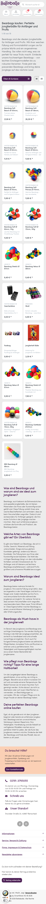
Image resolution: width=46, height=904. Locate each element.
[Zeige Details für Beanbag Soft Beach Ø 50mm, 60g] (12, 135)
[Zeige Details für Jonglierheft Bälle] (33, 333)
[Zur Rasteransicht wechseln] (36, 78)
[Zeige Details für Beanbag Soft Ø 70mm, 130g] (33, 214)
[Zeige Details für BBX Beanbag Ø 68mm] (12, 451)
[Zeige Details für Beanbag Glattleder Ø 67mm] (33, 412)
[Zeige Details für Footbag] (12, 333)
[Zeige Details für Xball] (33, 293)
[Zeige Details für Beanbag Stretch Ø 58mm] (33, 372)
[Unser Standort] (23, 811)
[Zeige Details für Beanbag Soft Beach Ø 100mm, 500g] (12, 95)
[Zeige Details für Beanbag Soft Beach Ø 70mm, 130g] (12, 174)
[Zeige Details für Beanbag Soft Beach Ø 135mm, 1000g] (33, 95)
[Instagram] (26, 824)
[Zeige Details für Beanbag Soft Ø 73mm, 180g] (12, 412)
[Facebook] (20, 824)
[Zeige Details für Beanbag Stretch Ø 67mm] (12, 253)
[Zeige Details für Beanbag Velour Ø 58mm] (33, 253)
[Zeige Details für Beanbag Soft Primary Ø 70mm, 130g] (33, 174)
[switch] (5, 900)
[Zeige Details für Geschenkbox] (12, 293)
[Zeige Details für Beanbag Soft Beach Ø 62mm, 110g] (33, 135)
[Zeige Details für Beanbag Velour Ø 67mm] (12, 372)
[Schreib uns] (23, 799)
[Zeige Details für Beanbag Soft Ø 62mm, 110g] (12, 214)
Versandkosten (31, 893)
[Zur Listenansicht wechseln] (41, 78)
